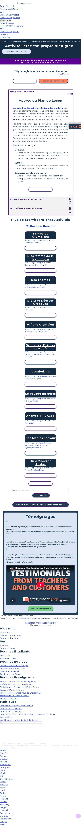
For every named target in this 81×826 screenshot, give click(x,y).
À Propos (4, 645)
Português (5, 767)
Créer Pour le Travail (9, 671)
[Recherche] (17, 9)
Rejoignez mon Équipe (11, 674)
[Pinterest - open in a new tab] (1, 741)
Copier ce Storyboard (53, 81)
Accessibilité (6, 717)
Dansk (3, 782)
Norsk (2, 790)
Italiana (3, 762)
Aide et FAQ (5, 632)
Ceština (3, 802)
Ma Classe (5, 655)
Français (4, 756)
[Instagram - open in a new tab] (1, 734)
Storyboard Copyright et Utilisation (16, 706)
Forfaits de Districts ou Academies (16, 684)
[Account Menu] (5, 20)
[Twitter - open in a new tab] (1, 737)
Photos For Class (8, 658)
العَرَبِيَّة (2, 773)
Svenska (4, 784)
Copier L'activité (16, 52)
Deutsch (4, 759)
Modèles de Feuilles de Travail (14, 696)
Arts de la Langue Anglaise (52, 41)
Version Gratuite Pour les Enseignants (18, 681)
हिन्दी (1, 776)
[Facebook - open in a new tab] (1, 730)
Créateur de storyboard (11, 635)
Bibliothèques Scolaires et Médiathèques (19, 687)
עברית (2, 770)
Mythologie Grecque (72, 41)
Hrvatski (4, 810)
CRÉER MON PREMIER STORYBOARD (40, 623)
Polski (3, 796)
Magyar (3, 807)
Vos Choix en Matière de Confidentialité (19, 720)
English (3, 750)
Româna (4, 799)
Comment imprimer (9, 638)
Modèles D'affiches (9, 698)
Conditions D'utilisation (11, 708)
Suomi (3, 787)
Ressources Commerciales (12, 668)
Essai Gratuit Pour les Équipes (14, 666)
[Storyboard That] (24, 4)
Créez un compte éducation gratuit (42, 62)
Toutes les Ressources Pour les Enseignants (23, 41)
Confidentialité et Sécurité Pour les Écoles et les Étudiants (27, 714)
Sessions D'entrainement (12, 690)
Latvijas (3, 822)
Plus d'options (64, 74)
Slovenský (4, 804)
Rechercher (40, 495)
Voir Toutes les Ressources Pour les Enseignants (40, 504)
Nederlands (5, 765)
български (5, 813)
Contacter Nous (7, 648)
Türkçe (3, 793)
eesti (2, 824)
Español (4, 753)
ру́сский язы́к (6, 779)
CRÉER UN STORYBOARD (41, 609)
